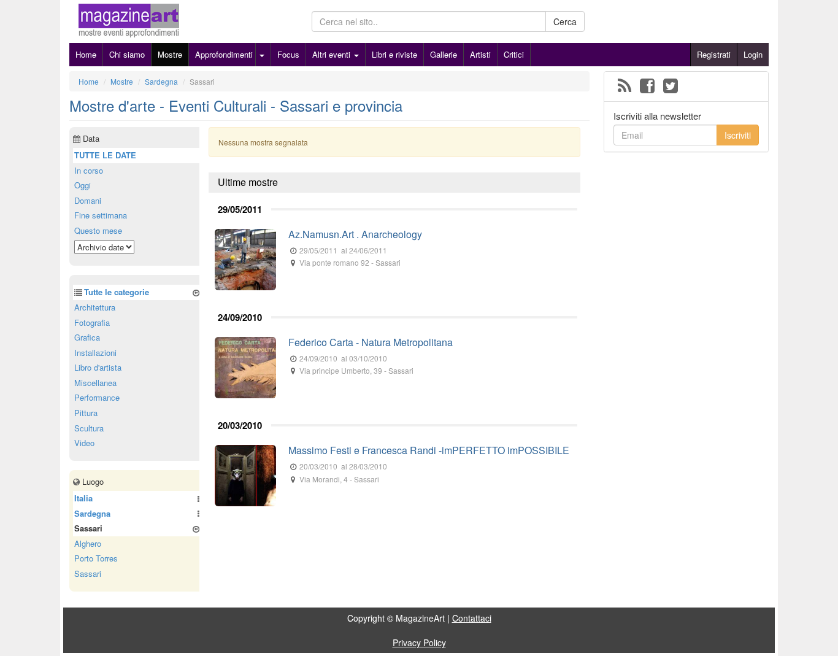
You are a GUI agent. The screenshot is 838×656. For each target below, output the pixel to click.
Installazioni (95, 352)
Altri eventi (332, 54)
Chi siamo (127, 54)
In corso (88, 170)
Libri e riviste (394, 54)
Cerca (565, 21)
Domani (87, 200)
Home (85, 54)
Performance (97, 397)
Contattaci (471, 618)
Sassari (87, 573)
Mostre (170, 54)
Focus (288, 54)
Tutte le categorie (116, 292)
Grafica (87, 337)
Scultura (89, 428)
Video (84, 443)
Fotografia (92, 322)
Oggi (82, 185)
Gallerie (443, 54)
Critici (514, 54)
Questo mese (98, 230)
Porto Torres (96, 558)
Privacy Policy (419, 642)
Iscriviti (738, 135)
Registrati (714, 54)
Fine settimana (100, 215)
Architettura (94, 307)
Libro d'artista (97, 367)
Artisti (480, 54)
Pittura (86, 413)
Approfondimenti (224, 54)
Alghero (87, 543)
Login (753, 54)
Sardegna (92, 513)
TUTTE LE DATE (105, 155)
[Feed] (624, 86)
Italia (83, 498)
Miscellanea (95, 382)
